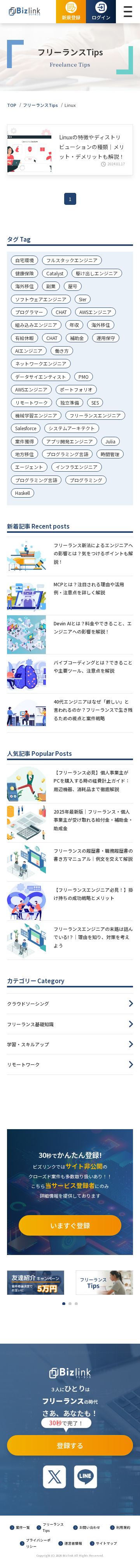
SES (95, 402)
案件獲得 (24, 441)
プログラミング (86, 480)
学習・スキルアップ (28, 1044)
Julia (110, 441)
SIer (82, 299)
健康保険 (24, 273)
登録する (66, 1442)
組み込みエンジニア (36, 324)
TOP (11, 105)
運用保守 (105, 338)
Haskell (22, 492)
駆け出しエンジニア (97, 273)
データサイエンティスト (40, 376)
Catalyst (54, 273)
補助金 (77, 338)
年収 (74, 324)
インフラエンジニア (77, 467)
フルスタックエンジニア (72, 260)
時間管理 (110, 454)
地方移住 (24, 454)
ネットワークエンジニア (40, 363)
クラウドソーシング (28, 1003)
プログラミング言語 (67, 454)
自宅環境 (24, 260)
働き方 (62, 350)
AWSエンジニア (95, 312)
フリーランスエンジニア (95, 415)
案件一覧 (23, 1527)
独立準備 (69, 402)
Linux (70, 105)
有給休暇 (24, 338)
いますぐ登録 (70, 1225)
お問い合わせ (89, 1527)
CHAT (61, 312)
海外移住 (24, 286)
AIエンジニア (28, 350)
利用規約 (123, 1527)
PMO (84, 376)
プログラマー (29, 312)
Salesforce (25, 428)
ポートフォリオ (76, 389)
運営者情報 (73, 1543)
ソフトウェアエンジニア (40, 299)
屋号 (72, 286)
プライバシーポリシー (38, 1543)
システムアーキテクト (72, 428)
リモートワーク (31, 402)
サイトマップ (106, 1543)
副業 (51, 286)
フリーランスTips (40, 105)
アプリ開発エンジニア (69, 441)
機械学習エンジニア (36, 415)
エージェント (29, 467)
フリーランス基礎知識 (30, 1024)
